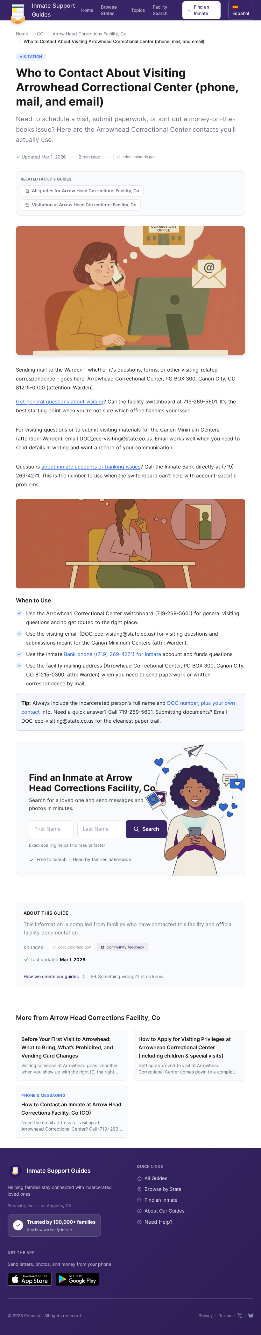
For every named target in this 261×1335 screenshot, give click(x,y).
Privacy (206, 1315)
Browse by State (163, 1189)
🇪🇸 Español (240, 10)
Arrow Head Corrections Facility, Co (89, 33)
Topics (138, 10)
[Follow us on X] (239, 1315)
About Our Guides (165, 1211)
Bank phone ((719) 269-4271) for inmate (112, 654)
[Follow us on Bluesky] (250, 1315)
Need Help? (159, 1222)
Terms (225, 1315)
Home (87, 10)
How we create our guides (51, 976)
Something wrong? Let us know (130, 976)
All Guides (156, 1178)
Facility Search (160, 10)
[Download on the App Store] (30, 1279)
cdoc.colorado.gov (139, 156)
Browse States (109, 10)
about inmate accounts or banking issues (90, 466)
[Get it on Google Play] (77, 1279)
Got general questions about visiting (59, 401)
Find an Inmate (201, 10)
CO (40, 33)
